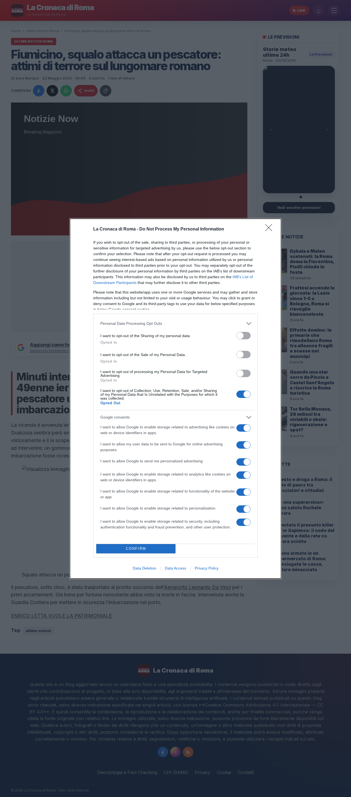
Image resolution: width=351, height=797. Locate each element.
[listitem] (175, 323)
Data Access (175, 568)
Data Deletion (144, 568)
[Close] (270, 229)
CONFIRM (136, 548)
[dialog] (175, 399)
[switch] (243, 335)
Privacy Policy (207, 568)
